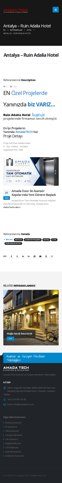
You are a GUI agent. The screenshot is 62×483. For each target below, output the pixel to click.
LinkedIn (23, 256)
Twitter (17, 256)
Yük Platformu (12, 447)
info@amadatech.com (23, 404)
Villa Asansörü (12, 431)
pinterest (34, 256)
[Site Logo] (15, 9)
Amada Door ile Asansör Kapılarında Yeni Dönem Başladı (34, 193)
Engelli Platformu (13, 443)
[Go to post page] (31, 173)
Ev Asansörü (11, 426)
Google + (28, 256)
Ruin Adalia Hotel (13, 243)
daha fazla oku (11, 207)
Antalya (18, 240)
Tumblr (46, 256)
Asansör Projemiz (33, 240)
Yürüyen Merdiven (13, 435)
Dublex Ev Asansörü (14, 455)
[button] (56, 9)
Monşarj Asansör (13, 422)
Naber (52, 256)
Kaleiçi (46, 240)
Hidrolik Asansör (13, 451)
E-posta (40, 256)
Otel (15, 86)
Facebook (11, 256)
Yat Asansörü (11, 439)
